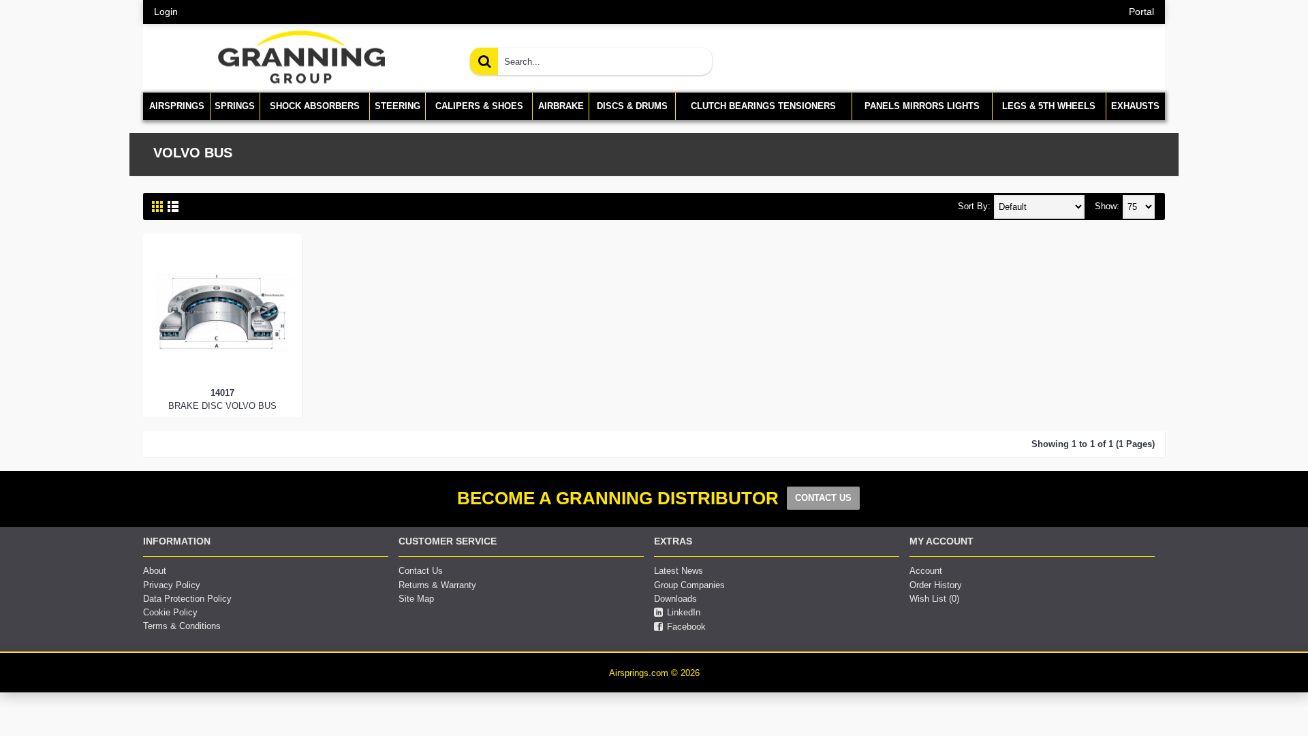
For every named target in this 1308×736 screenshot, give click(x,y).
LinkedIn (683, 612)
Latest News (678, 571)
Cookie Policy (170, 612)
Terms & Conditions (182, 626)
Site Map (416, 599)
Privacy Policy (171, 585)
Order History (935, 585)
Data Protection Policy (187, 599)
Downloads (675, 599)
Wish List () (934, 599)
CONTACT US (823, 498)
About (154, 571)
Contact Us (421, 571)
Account (925, 571)
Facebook (686, 627)
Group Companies (689, 585)
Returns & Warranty (437, 585)
